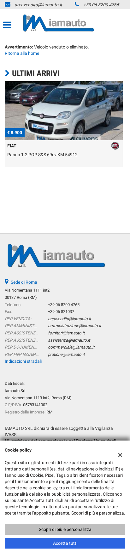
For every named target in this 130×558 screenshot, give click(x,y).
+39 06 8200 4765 (101, 4)
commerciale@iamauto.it (71, 347)
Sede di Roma (24, 282)
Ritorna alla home (22, 53)
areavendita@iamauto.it (38, 4)
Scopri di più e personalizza (65, 529)
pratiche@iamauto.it (66, 354)
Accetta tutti (65, 543)
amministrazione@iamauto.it (74, 325)
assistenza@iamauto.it (69, 340)
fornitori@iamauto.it (66, 333)
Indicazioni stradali (23, 361)
